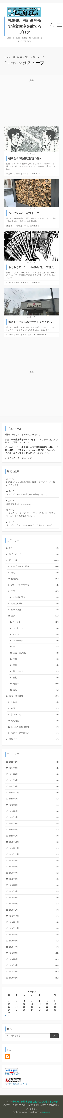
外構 (35, 708)
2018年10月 (34, 928)
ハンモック (36, 640)
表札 (36, 677)
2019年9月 (34, 860)
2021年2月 (34, 786)
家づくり (17, 57)
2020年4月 (34, 829)
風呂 (36, 689)
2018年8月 (34, 940)
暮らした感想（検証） (35, 727)
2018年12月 (34, 916)
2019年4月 (34, 891)
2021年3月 (34, 780)
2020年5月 (34, 823)
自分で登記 (35, 609)
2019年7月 (34, 872)
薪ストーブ (21, 174)
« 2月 (7, 1015)
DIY (34, 548)
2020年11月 (34, 792)
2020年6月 (34, 817)
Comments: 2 (35, 174)
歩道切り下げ (36, 597)
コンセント (36, 628)
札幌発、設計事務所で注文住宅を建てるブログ (35, 1101)
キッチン (36, 622)
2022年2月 (34, 762)
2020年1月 (34, 835)
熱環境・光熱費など (35, 733)
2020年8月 (34, 805)
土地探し (35, 578)
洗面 (36, 659)
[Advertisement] (31, 103)
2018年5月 (34, 959)
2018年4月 (34, 965)
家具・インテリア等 (35, 585)
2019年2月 (34, 903)
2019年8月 (34, 866)
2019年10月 (34, 854)
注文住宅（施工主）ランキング (16, 1084)
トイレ (36, 634)
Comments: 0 (35, 282)
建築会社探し (35, 603)
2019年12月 (34, 842)
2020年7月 (34, 811)
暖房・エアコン (36, 652)
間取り (36, 683)
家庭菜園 (35, 720)
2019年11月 (34, 848)
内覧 (35, 572)
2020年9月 (34, 798)
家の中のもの (35, 714)
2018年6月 (34, 953)
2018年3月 (34, 971)
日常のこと (34, 739)
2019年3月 (34, 897)
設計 (27, 57)
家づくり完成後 (34, 696)
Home (7, 57)
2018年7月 (34, 947)
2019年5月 (34, 885)
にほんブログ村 (12, 1074)
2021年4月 (34, 774)
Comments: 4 (35, 226)
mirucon (46, 1112)
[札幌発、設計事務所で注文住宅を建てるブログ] (24, 12)
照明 (36, 665)
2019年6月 (34, 879)
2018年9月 (34, 934)
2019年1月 (34, 910)
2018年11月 (34, 922)
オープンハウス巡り (35, 566)
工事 (35, 591)
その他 (35, 702)
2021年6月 (34, 768)
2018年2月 (34, 977)
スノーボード (34, 554)
